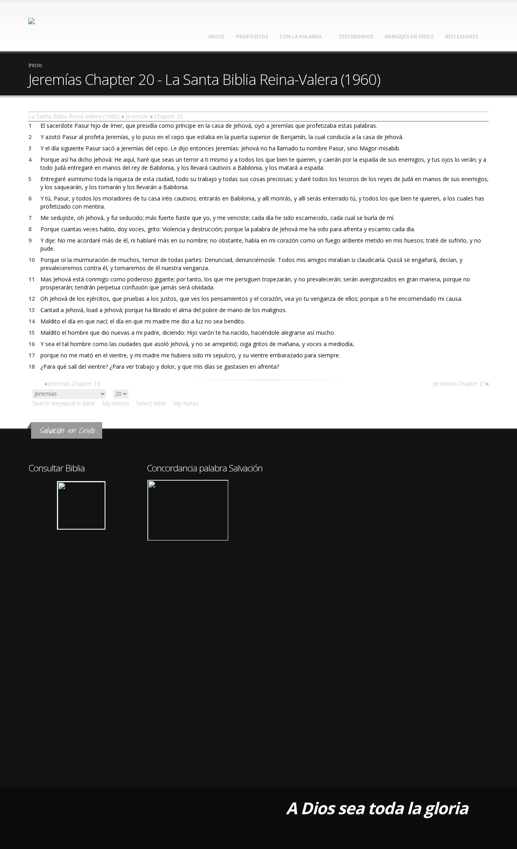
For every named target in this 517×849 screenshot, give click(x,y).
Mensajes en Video (409, 36)
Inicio (216, 36)
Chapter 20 (168, 116)
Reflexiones (461, 36)
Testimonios (355, 36)
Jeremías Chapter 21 (459, 383)
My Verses (115, 403)
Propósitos (252, 36)
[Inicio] (51, 24)
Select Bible (151, 403)
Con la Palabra (301, 36)
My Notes (186, 403)
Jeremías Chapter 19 (73, 383)
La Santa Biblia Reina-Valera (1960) (74, 116)
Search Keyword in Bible (63, 403)
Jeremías (137, 116)
